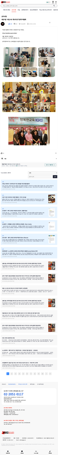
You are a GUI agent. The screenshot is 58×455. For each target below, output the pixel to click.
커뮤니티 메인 (6, 10)
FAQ (19, 10)
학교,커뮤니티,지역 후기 (45, 10)
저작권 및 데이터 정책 (22, 384)
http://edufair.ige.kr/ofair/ (9, 33)
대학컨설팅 (32, 384)
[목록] (49, 22)
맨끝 (50, 373)
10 (42, 374)
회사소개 (4, 384)
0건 (15, 24)
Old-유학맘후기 (34, 10)
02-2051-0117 (13, 394)
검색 (55, 176)
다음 (46, 373)
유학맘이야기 (25, 10)
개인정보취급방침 (11, 384)
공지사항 (14, 10)
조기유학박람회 (40, 384)
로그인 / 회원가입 (49, 165)
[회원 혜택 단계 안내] (48, 2)
